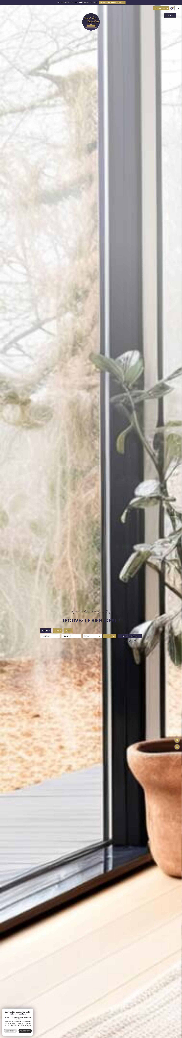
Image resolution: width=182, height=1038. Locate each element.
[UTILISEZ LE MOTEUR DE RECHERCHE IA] (91, 647)
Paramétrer (10, 1031)
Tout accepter (25, 1031)
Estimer (68, 630)
